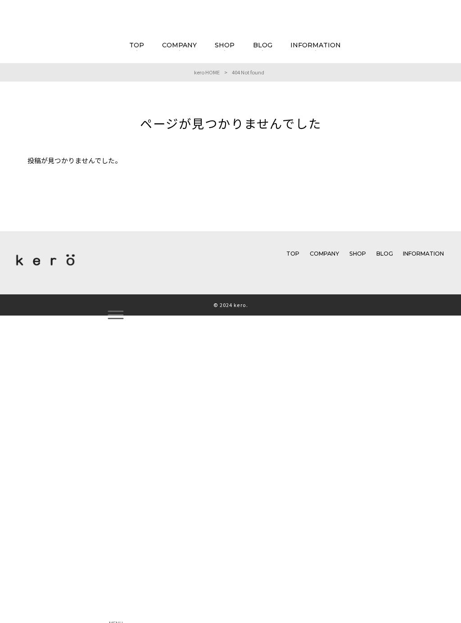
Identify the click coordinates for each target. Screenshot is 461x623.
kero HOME (207, 72)
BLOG (384, 253)
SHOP (357, 253)
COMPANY (324, 253)
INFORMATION (423, 253)
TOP (292, 253)
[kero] (45, 268)
